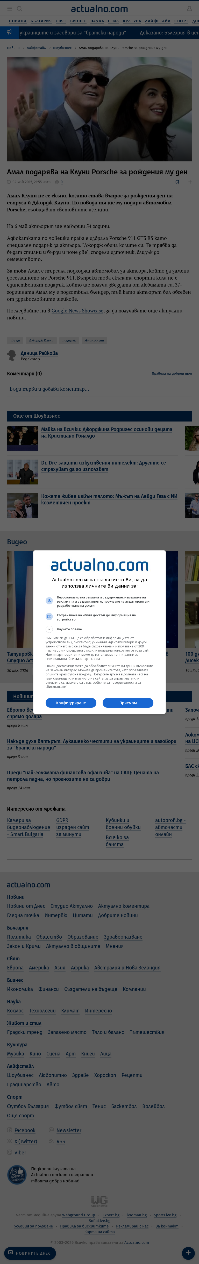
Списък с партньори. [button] (84, 658)
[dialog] (99, 632)
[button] (99, 629)
